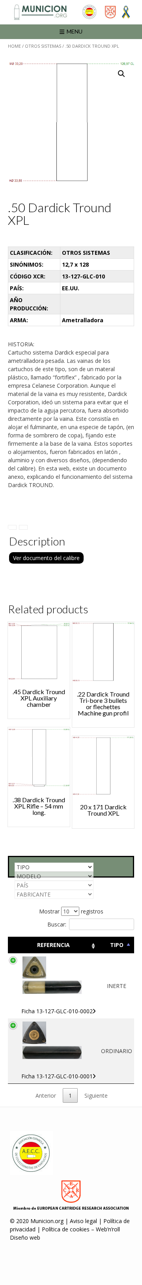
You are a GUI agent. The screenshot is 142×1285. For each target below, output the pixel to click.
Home (14, 46)
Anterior (46, 1095)
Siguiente (96, 1095)
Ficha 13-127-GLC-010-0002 (57, 1011)
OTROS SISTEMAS (43, 46)
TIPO (116, 945)
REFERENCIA (53, 945)
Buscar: (56, 924)
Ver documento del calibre (46, 558)
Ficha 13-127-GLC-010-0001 (57, 1076)
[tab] (12, 527)
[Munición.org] (71, 12)
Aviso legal (83, 1221)
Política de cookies (66, 1229)
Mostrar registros (71, 911)
